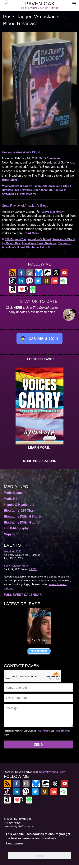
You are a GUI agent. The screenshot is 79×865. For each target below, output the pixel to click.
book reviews (23, 189)
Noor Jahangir (42, 189)
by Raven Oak (22, 818)
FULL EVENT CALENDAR (23, 594)
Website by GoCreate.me (19, 826)
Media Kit (10, 498)
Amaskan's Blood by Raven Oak (26, 185)
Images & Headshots (19, 504)
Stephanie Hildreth (38, 247)
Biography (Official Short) (22, 516)
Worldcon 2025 (13, 551)
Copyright (11, 534)
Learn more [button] (14, 843)
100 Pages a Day (15, 239)
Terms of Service (62, 731)
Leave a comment (52, 211)
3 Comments (52, 158)
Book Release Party (16, 565)
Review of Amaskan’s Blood (21, 152)
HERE (17, 307)
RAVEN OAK (40, 4)
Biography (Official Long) (22, 522)
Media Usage (13, 492)
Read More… (11, 179)
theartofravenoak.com (52, 771)
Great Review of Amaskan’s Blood (25, 205)
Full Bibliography (16, 528)
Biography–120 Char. (19, 510)
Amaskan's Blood (39, 239)
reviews (31, 193)
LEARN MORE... (39, 447)
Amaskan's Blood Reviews (39, 243)
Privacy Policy (43, 731)
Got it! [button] (39, 855)
